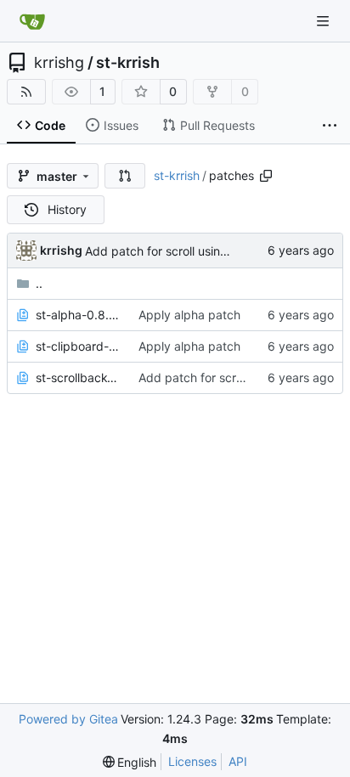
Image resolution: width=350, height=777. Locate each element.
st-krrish (128, 62)
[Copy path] (266, 176)
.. (39, 283)
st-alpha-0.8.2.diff (78, 314)
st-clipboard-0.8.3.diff (78, 346)
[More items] (329, 126)
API (238, 761)
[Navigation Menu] (325, 21)
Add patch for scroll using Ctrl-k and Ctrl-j (201, 251)
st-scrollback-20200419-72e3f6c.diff (78, 377)
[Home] (32, 21)
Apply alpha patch (189, 314)
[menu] (130, 762)
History (67, 209)
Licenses (192, 761)
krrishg (59, 62)
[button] (124, 176)
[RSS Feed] (26, 91)
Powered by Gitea (68, 719)
